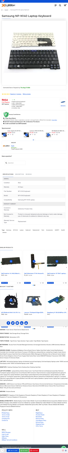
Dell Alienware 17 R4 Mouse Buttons (34, 273)
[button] (1, 267)
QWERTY (57, 230)
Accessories (49, 230)
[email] (6, 163)
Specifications (8, 174)
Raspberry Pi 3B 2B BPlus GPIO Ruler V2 (57, 312)
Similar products (6, 247)
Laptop (21, 230)
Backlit (63, 230)
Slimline (4, 232)
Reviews (29, 174)
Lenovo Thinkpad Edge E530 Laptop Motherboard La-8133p (34, 312)
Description (19, 174)
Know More (54, 120)
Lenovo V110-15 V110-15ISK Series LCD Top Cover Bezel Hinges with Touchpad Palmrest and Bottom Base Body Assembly (37, 131)
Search (6, 10)
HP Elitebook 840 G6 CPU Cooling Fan (11, 312)
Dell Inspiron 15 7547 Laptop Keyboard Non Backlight (57, 273)
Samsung (8, 230)
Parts (43, 230)
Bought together (6, 286)
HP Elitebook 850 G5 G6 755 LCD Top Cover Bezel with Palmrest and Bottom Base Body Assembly (59, 131)
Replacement (36, 230)
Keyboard (28, 230)
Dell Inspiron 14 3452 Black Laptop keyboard (11, 273)
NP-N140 (15, 230)
